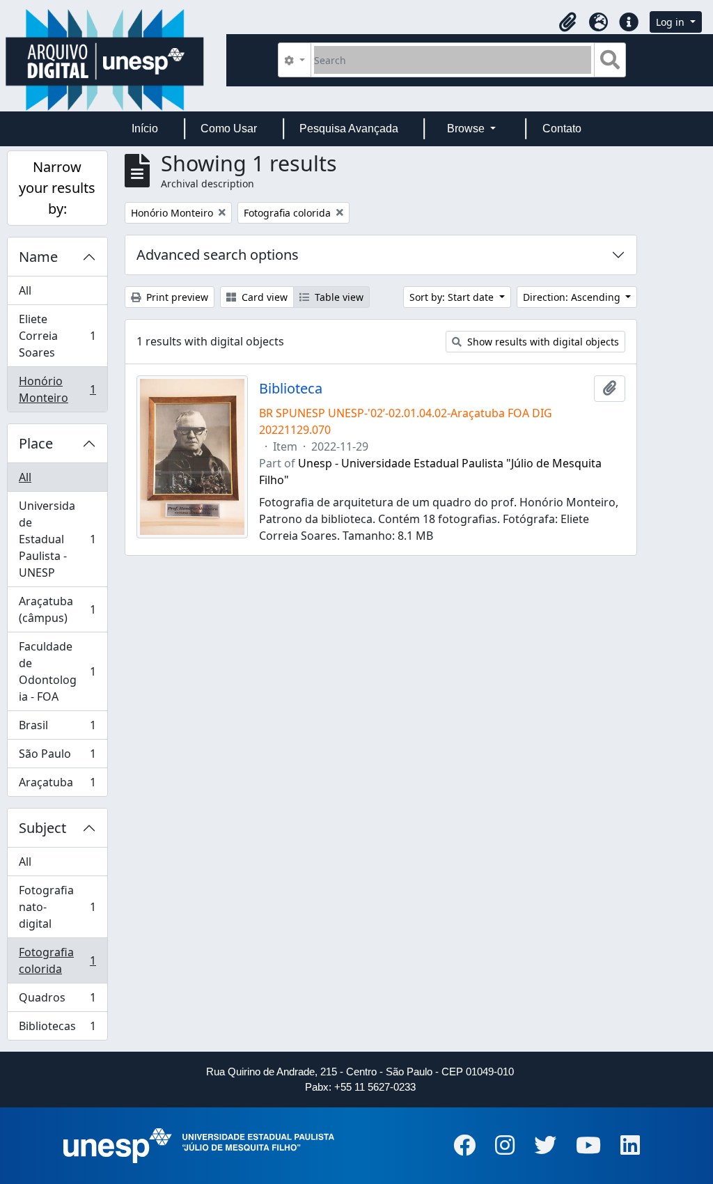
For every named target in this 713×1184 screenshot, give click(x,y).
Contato (561, 128)
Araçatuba (57, 785)
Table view (337, 297)
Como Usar (229, 128)
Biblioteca (290, 388)
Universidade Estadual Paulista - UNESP (57, 539)
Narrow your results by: (57, 187)
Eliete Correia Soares (57, 335)
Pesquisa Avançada (348, 128)
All (25, 290)
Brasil (57, 728)
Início (145, 128)
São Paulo (57, 757)
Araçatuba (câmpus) (57, 609)
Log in (671, 22)
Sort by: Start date (452, 297)
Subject (42, 827)
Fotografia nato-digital (57, 906)
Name (38, 256)
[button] (567, 22)
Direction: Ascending (573, 297)
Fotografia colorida (57, 960)
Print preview (175, 297)
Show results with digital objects (541, 341)
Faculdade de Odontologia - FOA (57, 671)
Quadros (57, 1001)
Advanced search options (217, 254)
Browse (467, 128)
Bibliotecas (57, 1029)
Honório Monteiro (57, 389)
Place (36, 443)
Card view (263, 297)
